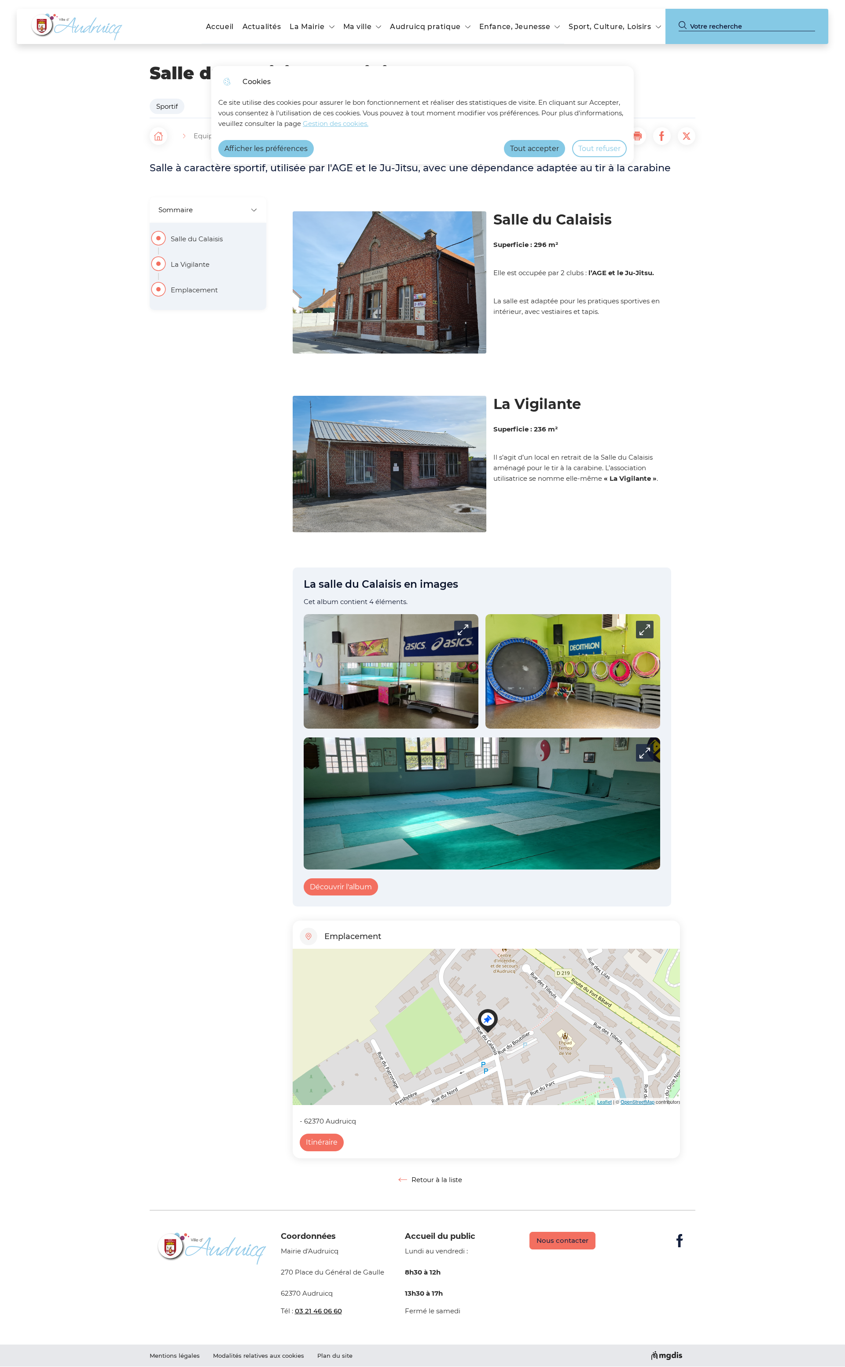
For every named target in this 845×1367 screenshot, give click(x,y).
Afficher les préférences (266, 148)
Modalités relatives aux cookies (258, 1355)
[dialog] (422, 115)
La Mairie (307, 26)
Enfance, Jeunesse (515, 26)
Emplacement (194, 290)
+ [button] (301, 960)
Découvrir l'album (341, 887)
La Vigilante (190, 265)
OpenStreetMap (637, 1101)
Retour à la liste (430, 1179)
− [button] (301, 973)
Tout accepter (534, 148)
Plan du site (335, 1355)
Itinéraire (322, 1142)
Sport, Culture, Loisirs (610, 26)
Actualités (261, 26)
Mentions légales (175, 1355)
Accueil (220, 26)
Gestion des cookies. (335, 123)
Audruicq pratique (425, 26)
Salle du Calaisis (197, 239)
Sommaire (175, 210)
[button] (637, 136)
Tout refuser (599, 148)
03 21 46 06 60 (318, 1311)
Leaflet (604, 1101)
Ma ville (357, 26)
